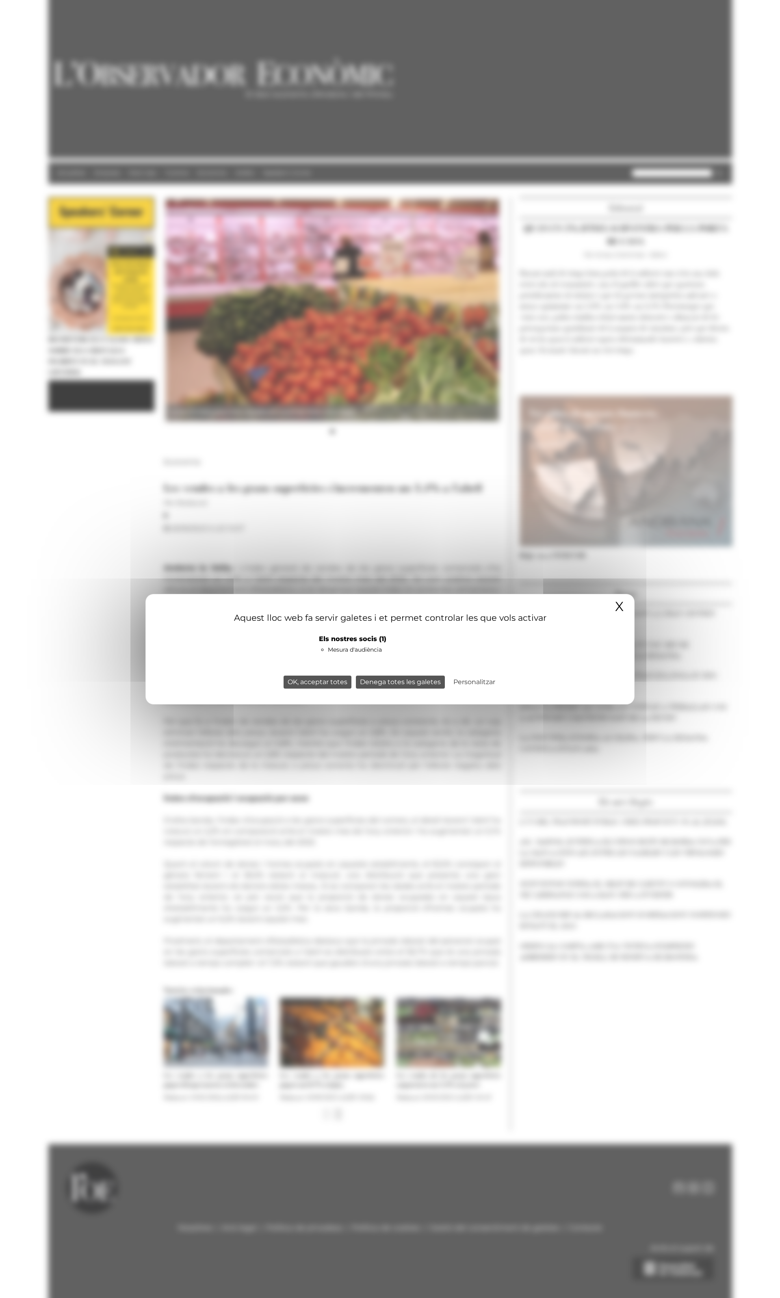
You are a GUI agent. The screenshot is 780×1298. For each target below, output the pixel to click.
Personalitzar (474, 682)
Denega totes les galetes (400, 682)
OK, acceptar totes (317, 682)
